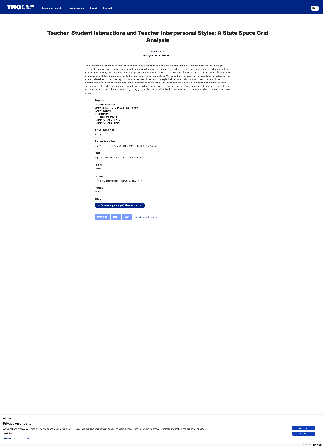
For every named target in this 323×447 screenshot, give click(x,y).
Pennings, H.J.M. (150, 56)
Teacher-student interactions (108, 120)
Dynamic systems (103, 111)
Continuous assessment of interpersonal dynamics (117, 108)
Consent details (9, 439)
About (93, 8)
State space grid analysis (106, 117)
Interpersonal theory (104, 114)
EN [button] (313, 8)
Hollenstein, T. (165, 56)
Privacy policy (25, 439)
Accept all (303, 428)
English (6, 418)
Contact (107, 8)
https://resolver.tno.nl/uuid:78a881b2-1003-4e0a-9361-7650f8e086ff (126, 146)
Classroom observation (105, 105)
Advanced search (52, 8)
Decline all (304, 433)
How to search (76, 8)
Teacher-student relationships (108, 123)
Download (121, 205)
